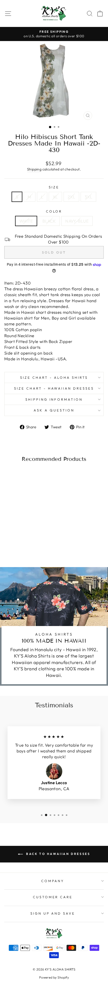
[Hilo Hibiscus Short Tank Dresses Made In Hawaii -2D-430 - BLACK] (23, 544)
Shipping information (54, 399)
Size (54, 187)
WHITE (26, 221)
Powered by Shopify (54, 977)
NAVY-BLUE (77, 221)
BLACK (49, 221)
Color (54, 211)
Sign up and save (52, 913)
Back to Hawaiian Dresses (57, 854)
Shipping (34, 169)
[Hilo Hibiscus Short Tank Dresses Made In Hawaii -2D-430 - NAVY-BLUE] (29, 544)
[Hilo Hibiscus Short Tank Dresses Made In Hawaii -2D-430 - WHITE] (17, 544)
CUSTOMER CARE (53, 897)
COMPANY (53, 881)
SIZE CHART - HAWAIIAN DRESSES (54, 388)
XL (55, 196)
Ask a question (54, 410)
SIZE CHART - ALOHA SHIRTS (54, 377)
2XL (71, 196)
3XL (88, 196)
